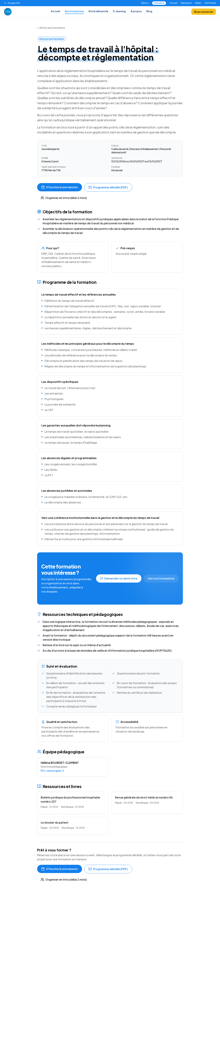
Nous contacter (203, 11)
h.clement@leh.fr (54, 770)
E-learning (119, 11)
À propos (136, 11)
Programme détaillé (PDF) (110, 187)
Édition (145, 3)
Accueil (55, 11)
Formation (159, 3)
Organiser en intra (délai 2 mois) (66, 198)
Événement (186, 3)
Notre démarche (98, 11)
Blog (149, 11)
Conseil (173, 3)
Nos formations (74, 11)
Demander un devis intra (120, 578)
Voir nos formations (161, 578)
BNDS (198, 3)
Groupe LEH (14, 3)
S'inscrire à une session (62, 187)
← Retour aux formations (51, 27)
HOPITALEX (210, 3)
